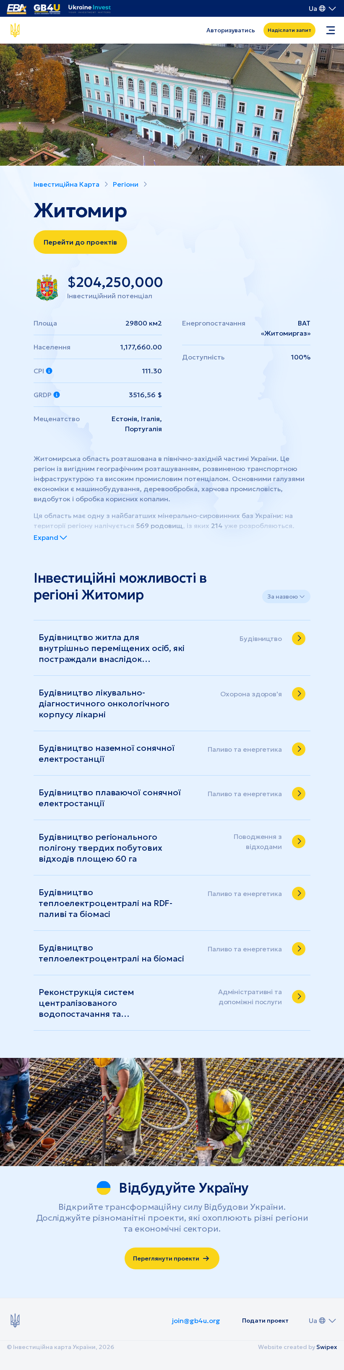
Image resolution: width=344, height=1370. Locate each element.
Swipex (326, 1347)
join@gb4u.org (196, 1320)
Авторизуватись (230, 30)
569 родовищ (159, 525)
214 (217, 525)
